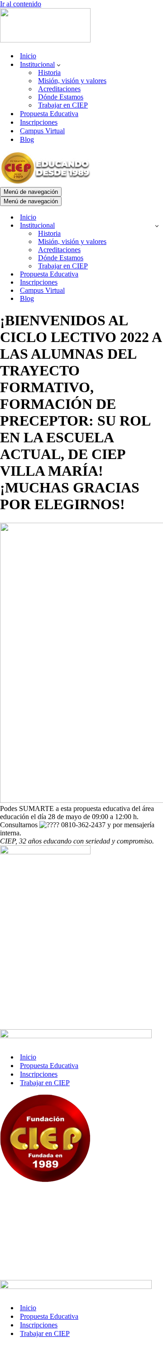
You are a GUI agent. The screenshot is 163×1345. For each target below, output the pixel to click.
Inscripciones (39, 122)
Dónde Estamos (60, 97)
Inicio (28, 56)
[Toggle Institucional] (157, 226)
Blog (27, 139)
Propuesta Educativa (49, 113)
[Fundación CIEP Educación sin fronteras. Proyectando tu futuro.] (45, 40)
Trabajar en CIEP (63, 105)
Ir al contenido (20, 4)
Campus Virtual (42, 131)
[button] (58, 65)
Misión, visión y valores (72, 80)
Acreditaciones (59, 89)
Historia (49, 72)
